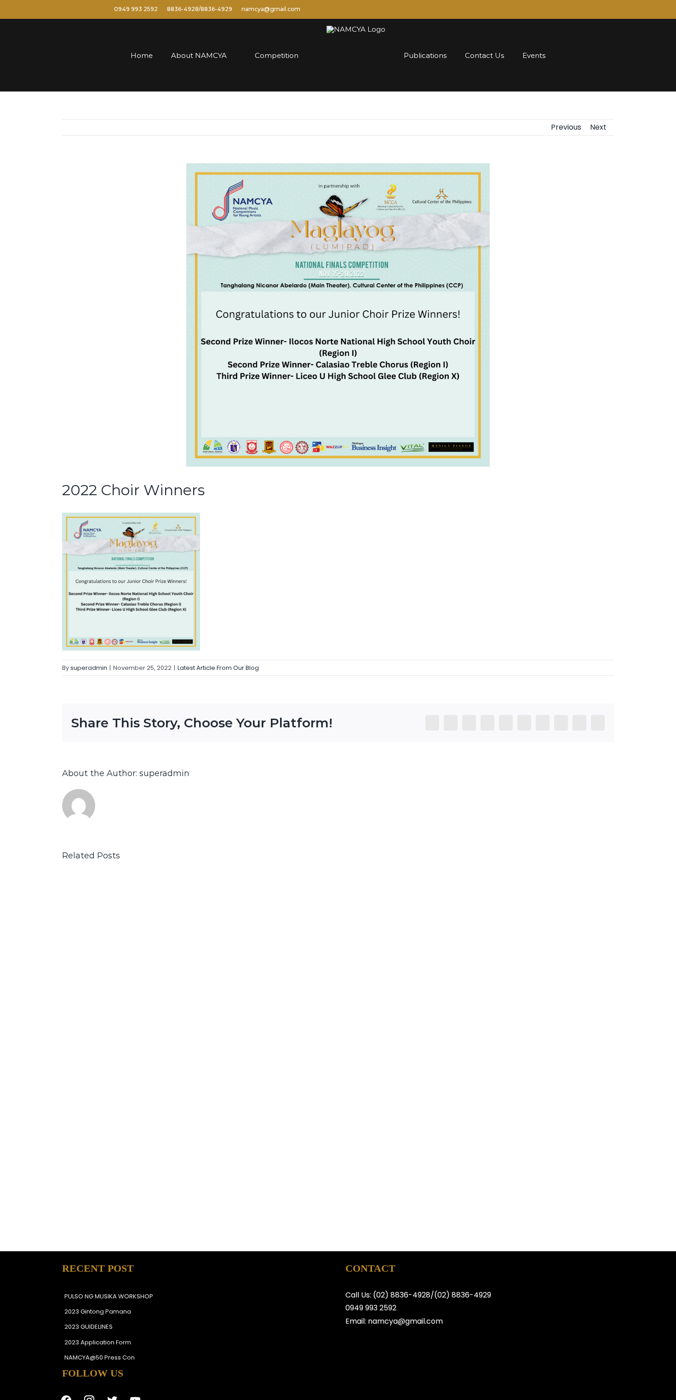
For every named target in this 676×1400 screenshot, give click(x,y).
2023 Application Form (97, 1342)
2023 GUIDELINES (88, 1326)
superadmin (88, 667)
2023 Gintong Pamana (97, 1311)
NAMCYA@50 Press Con (99, 1357)
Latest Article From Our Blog (218, 667)
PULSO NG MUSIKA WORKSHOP (108, 1296)
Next (598, 127)
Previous (566, 127)
